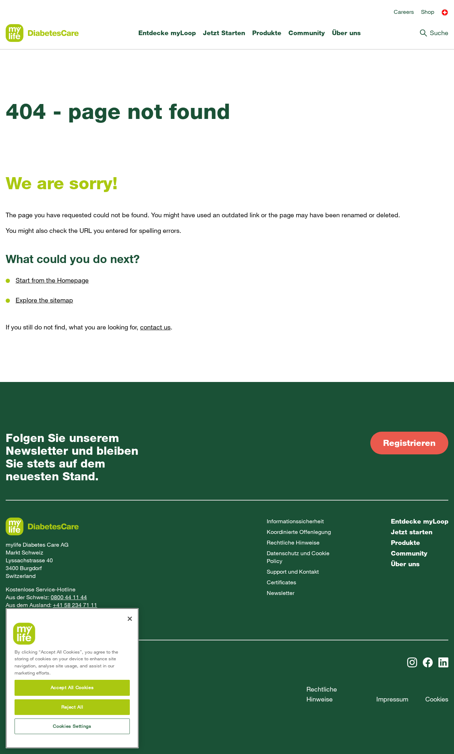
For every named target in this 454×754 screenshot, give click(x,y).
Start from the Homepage (52, 280)
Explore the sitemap (44, 300)
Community (306, 33)
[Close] (130, 619)
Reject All (72, 707)
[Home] (42, 33)
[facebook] (428, 662)
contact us (155, 327)
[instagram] (412, 662)
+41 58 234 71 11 (75, 605)
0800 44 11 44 (69, 597)
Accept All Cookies (72, 687)
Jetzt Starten (224, 33)
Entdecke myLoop (167, 33)
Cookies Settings (72, 726)
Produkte (266, 33)
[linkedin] (443, 662)
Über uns (346, 33)
